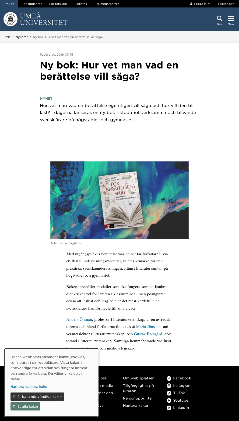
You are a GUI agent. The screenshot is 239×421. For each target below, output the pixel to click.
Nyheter (22, 37)
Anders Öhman (79, 319)
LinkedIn (181, 407)
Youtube (180, 400)
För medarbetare (107, 4)
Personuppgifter (138, 398)
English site (226, 4)
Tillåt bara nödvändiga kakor (37, 396)
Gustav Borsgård (148, 333)
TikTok (179, 392)
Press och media (98, 385)
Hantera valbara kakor (30, 386)
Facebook (182, 378)
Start (7, 37)
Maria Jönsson (148, 326)
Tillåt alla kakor (26, 406)
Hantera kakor (135, 405)
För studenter (32, 4)
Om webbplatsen (139, 378)
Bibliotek (80, 4)
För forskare (58, 4)
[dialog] (51, 382)
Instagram (182, 385)
